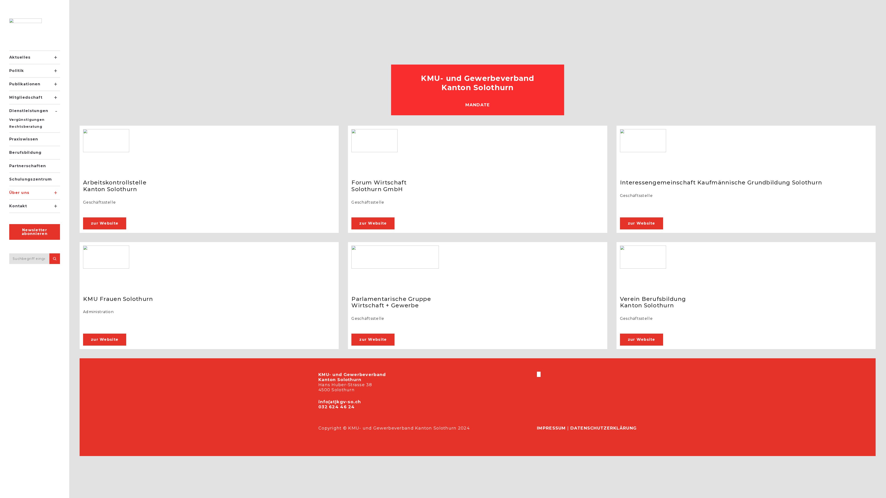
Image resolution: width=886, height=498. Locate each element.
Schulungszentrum (30, 179)
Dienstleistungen (28, 111)
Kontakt (18, 206)
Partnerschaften (27, 166)
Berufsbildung (25, 152)
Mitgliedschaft (25, 97)
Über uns (19, 192)
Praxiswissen (23, 139)
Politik (16, 70)
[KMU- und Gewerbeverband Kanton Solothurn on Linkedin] (540, 374)
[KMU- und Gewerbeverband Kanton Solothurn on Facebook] (537, 374)
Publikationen (25, 84)
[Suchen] (54, 258)
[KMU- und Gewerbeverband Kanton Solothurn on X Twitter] (538, 374)
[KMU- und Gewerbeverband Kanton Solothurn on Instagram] (539, 374)
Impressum (551, 428)
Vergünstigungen (27, 120)
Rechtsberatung (25, 127)
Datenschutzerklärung (603, 428)
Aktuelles (20, 57)
